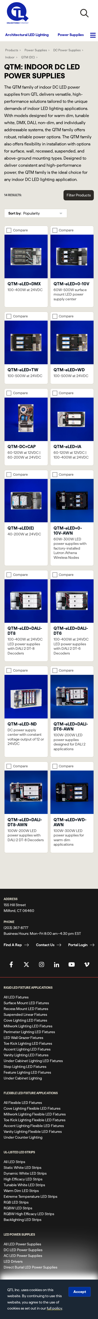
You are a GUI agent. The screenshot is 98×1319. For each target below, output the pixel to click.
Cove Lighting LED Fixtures (25, 1020)
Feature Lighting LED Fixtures (27, 1072)
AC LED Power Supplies (23, 1256)
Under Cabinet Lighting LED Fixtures (33, 1061)
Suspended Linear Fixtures (25, 1014)
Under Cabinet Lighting (23, 1078)
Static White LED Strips (22, 1167)
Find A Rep (13, 945)
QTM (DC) (28, 57)
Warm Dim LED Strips (21, 1191)
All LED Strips (14, 1162)
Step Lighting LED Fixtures (25, 1066)
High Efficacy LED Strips (23, 1179)
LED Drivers (13, 1261)
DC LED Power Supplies (23, 1250)
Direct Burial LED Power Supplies (30, 1267)
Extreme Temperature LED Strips (30, 1196)
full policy (54, 1308)
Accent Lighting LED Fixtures (27, 1049)
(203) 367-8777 (16, 928)
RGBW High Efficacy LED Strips (29, 1214)
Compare (20, 230)
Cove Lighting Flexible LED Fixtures (32, 1108)
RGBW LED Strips (18, 1208)
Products (11, 50)
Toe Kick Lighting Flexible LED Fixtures (34, 1120)
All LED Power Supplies (22, 1244)
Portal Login (78, 945)
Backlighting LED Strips (22, 1219)
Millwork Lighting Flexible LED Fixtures (35, 1114)
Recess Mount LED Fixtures (26, 1009)
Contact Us (45, 945)
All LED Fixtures (16, 997)
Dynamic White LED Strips (25, 1173)
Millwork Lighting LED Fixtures (28, 1026)
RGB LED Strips (16, 1202)
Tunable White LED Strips (24, 1185)
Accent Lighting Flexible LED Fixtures (34, 1126)
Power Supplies (71, 35)
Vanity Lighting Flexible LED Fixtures (33, 1131)
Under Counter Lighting (23, 1137)
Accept (79, 1292)
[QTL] (18, 13)
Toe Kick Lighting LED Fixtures (28, 1043)
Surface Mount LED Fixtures (26, 1003)
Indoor (10, 57)
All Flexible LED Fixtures (23, 1102)
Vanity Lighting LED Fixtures (26, 1055)
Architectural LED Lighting (27, 35)
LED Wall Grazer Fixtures (23, 1038)
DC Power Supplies (66, 50)
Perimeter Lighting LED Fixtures (29, 1032)
